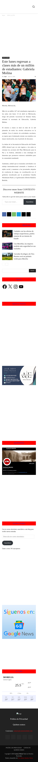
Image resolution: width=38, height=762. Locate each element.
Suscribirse (29, 202)
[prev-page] (3, 264)
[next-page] (6, 264)
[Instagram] (13, 737)
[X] (9, 214)
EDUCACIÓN (11, 15)
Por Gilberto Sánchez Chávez (25, 758)
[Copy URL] (28, 214)
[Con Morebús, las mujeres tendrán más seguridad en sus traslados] (7, 246)
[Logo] (19, 6)
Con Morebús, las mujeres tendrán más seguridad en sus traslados (25, 246)
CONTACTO (27, 748)
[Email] (24, 214)
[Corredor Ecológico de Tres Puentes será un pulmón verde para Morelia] (7, 256)
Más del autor (26, 225)
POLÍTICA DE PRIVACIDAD (14, 748)
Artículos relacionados (14, 225)
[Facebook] (4, 214)
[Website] (25, 737)
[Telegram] (19, 214)
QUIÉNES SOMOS (19, 750)
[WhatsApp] (14, 214)
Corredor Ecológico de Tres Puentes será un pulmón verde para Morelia (24, 256)
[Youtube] (30, 737)
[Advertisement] (19, 37)
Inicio (3, 15)
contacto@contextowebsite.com (23, 731)
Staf (5, 76)
